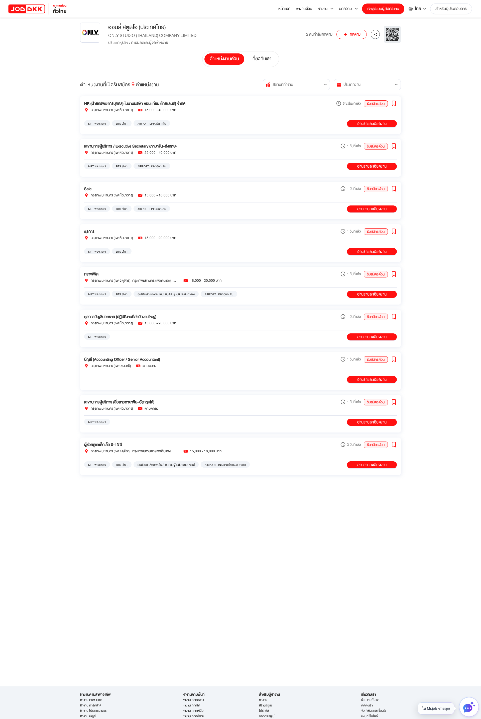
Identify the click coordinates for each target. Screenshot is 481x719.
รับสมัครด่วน (376, 104)
